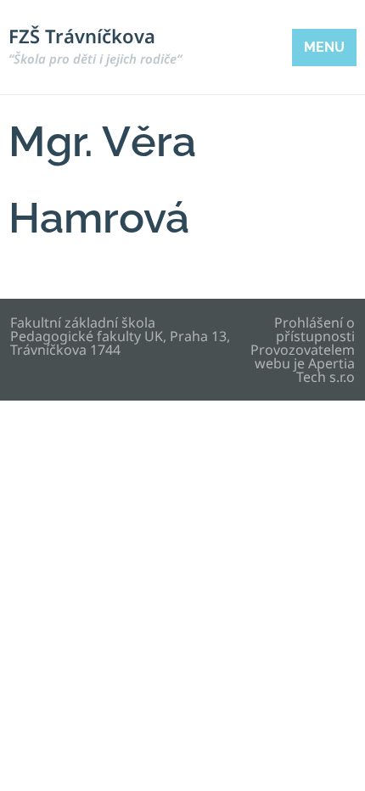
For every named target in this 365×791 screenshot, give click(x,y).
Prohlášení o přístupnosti (314, 329)
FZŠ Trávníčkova (95, 45)
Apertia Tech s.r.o (325, 370)
